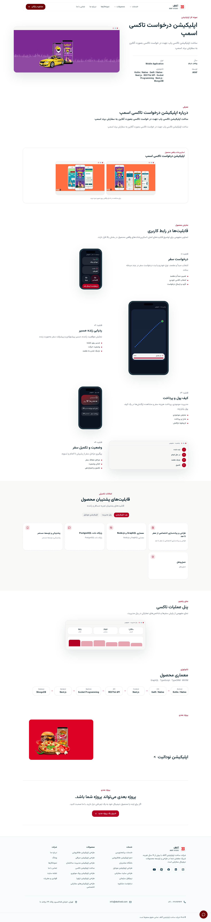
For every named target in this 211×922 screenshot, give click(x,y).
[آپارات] (161, 869)
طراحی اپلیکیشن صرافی (85, 857)
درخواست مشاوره (125, 883)
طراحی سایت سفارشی (123, 873)
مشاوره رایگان (37, 6)
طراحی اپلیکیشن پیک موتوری (83, 873)
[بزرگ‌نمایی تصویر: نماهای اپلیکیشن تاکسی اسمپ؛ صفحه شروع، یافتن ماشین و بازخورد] (80, 178)
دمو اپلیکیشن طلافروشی (122, 857)
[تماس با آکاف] (204, 914)
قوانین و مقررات (50, 878)
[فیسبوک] (169, 869)
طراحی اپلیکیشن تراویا (86, 878)
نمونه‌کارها (105, 6)
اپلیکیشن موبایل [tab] (91, 515)
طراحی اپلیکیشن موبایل (122, 868)
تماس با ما (80, 6)
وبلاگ (54, 857)
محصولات (121, 6)
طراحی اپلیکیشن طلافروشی (83, 852)
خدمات (135, 6)
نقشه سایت (52, 873)
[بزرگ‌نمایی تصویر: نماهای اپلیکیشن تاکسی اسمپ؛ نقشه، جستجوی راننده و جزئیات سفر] (130, 178)
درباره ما (93, 6)
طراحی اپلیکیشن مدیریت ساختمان (80, 863)
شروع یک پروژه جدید (107, 813)
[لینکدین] (176, 869)
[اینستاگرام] (183, 869)
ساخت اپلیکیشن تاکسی (85, 868)
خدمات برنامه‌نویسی (123, 852)
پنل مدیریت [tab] (107, 515)
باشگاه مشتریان (125, 863)
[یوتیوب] (154, 869)
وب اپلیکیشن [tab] (121, 515)
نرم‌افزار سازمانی (125, 878)
